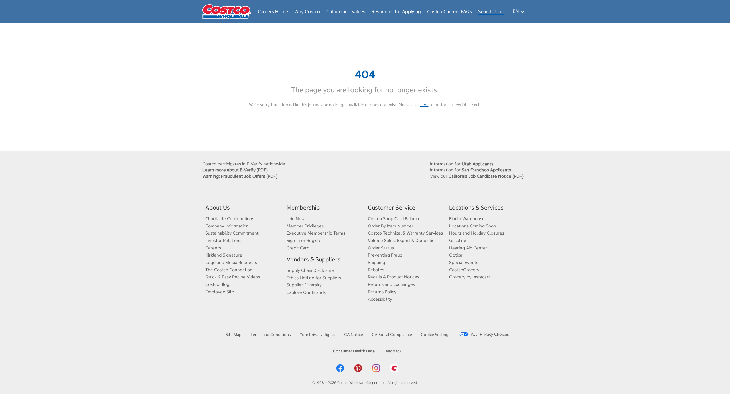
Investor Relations (223, 240)
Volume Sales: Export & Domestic (401, 240)
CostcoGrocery (464, 269)
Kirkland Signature (223, 255)
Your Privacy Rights (317, 334)
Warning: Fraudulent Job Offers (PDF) (239, 176)
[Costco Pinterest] (358, 367)
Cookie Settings (436, 334)
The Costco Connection (228, 269)
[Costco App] (394, 367)
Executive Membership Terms (316, 233)
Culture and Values (345, 11)
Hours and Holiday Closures (476, 233)
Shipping (376, 262)
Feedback (392, 351)
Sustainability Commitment (232, 233)
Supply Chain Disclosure (310, 270)
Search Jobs (491, 11)
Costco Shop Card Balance (394, 218)
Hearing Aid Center (468, 248)
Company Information (227, 226)
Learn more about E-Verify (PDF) (235, 170)
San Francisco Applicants (486, 170)
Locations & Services (476, 207)
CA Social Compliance (392, 334)
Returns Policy (382, 291)
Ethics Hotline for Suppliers (314, 277)
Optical (456, 255)
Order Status (381, 248)
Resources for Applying (396, 11)
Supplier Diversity (304, 285)
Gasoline (457, 240)
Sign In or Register (305, 240)
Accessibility (380, 299)
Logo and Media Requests (231, 262)
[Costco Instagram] (376, 367)
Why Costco (307, 11)
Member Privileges (305, 226)
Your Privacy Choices (490, 334)
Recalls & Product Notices (393, 277)
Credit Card (298, 248)
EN (516, 11)
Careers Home (273, 11)
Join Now (296, 218)
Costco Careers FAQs (449, 11)
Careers (213, 248)
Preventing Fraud (385, 255)
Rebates (376, 269)
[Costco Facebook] (340, 367)
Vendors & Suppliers (313, 259)
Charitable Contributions (229, 218)
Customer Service (391, 207)
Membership (303, 207)
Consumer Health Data (354, 351)
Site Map (234, 334)
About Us (217, 207)
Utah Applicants (477, 164)
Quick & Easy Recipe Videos (232, 277)
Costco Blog (217, 284)
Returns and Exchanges (391, 284)
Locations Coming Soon (472, 226)
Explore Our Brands (306, 292)
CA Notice (353, 334)
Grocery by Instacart (469, 277)
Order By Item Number (390, 226)
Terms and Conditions (270, 334)
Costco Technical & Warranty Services (405, 233)
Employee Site (219, 291)
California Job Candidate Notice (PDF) (486, 176)
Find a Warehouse (467, 218)
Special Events (463, 262)
